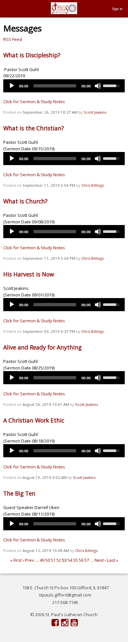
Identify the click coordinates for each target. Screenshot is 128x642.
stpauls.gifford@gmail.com (65, 595)
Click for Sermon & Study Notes (34, 101)
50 (47, 560)
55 (75, 560)
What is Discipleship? (31, 55)
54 (70, 560)
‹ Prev (28, 560)
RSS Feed (12, 39)
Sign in (117, 9)
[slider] (112, 85)
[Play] (12, 86)
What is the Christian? (33, 128)
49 (42, 560)
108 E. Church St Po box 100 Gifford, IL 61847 (65, 588)
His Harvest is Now (28, 274)
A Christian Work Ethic (33, 420)
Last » (112, 560)
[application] (64, 85)
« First (16, 560)
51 (53, 560)
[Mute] (98, 86)
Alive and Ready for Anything (42, 347)
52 (58, 560)
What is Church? (25, 201)
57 (86, 560)
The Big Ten (19, 493)
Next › (100, 560)
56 (81, 560)
